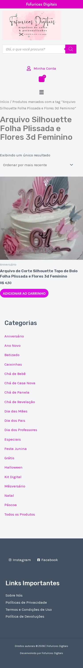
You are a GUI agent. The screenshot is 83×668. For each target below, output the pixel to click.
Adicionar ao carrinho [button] (24, 293)
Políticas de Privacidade (26, 602)
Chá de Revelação (19, 402)
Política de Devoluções (25, 616)
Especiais (12, 439)
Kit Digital (12, 477)
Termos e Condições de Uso (29, 609)
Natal (9, 495)
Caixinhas (13, 364)
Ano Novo (12, 345)
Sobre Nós (14, 595)
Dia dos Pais (14, 420)
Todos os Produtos (19, 514)
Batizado (11, 355)
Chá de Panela (16, 392)
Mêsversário (14, 486)
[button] (41, 92)
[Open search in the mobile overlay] (39, 49)
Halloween (13, 467)
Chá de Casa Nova (19, 383)
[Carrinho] (41, 79)
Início (4, 102)
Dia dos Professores (20, 430)
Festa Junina (15, 448)
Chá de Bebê (15, 373)
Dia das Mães (15, 411)
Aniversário (14, 336)
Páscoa (10, 504)
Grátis (9, 458)
